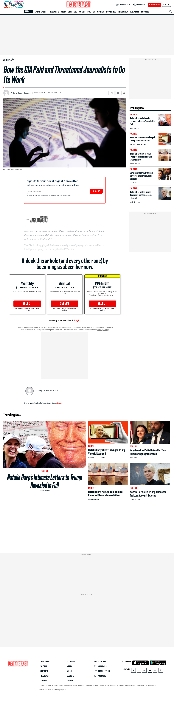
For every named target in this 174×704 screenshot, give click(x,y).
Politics (91, 11)
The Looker (53, 11)
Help (75, 685)
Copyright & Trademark (147, 685)
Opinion (100, 11)
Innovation (123, 11)
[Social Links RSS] (155, 671)
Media (63, 11)
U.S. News (134, 11)
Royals (82, 11)
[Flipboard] (161, 671)
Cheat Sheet (40, 11)
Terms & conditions (127, 685)
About (42, 685)
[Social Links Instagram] (144, 671)
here (59, 403)
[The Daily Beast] (78, 5)
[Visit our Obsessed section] (22, 5)
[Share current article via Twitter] (112, 93)
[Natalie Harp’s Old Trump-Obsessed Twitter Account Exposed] (165, 199)
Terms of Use (55, 195)
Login (77, 320)
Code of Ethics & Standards (97, 685)
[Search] (170, 11)
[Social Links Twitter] (139, 671)
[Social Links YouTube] (150, 671)
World (69, 671)
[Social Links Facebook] (133, 671)
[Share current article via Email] (118, 93)
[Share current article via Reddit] (123, 93)
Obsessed (72, 11)
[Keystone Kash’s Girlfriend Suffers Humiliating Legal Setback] (165, 179)
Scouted (145, 11)
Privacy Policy (67, 195)
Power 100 (111, 11)
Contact (49, 685)
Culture (70, 676)
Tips (56, 685)
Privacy (81, 685)
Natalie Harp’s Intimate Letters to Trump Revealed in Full (44, 481)
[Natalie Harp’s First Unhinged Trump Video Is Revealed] (165, 144)
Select (27, 303)
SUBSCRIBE (154, 5)
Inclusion (114, 685)
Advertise (68, 685)
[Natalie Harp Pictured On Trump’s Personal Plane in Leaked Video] (165, 160)
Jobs (61, 685)
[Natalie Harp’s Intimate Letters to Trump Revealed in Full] (165, 125)
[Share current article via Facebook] (106, 93)
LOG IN (166, 5)
